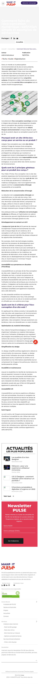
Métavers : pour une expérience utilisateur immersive (21, 468)
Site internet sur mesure (12, 633)
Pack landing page (10, 627)
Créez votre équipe (10, 642)
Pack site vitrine (9, 630)
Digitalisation (20, 59)
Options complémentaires (12, 636)
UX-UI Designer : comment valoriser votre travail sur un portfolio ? (23, 479)
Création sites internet (11, 624)
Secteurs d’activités (10, 607)
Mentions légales (29, 671)
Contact (6, 616)
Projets (6, 610)
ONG (18, 80)
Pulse (22, 675)
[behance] (7, 585)
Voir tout (8, 496)
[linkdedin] (2, 585)
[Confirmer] (36, 660)
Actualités (19, 42)
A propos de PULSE (10, 604)
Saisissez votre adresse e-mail (12, 658)
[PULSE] (11, 4)
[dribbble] (9, 585)
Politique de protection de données (15, 671)
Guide (10, 59)
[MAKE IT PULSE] (20, 566)
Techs (4, 59)
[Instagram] (4, 585)
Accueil (4, 49)
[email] (14, 585)
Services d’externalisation (12, 639)
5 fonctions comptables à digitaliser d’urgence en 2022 (23, 488)
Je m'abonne (13, 541)
